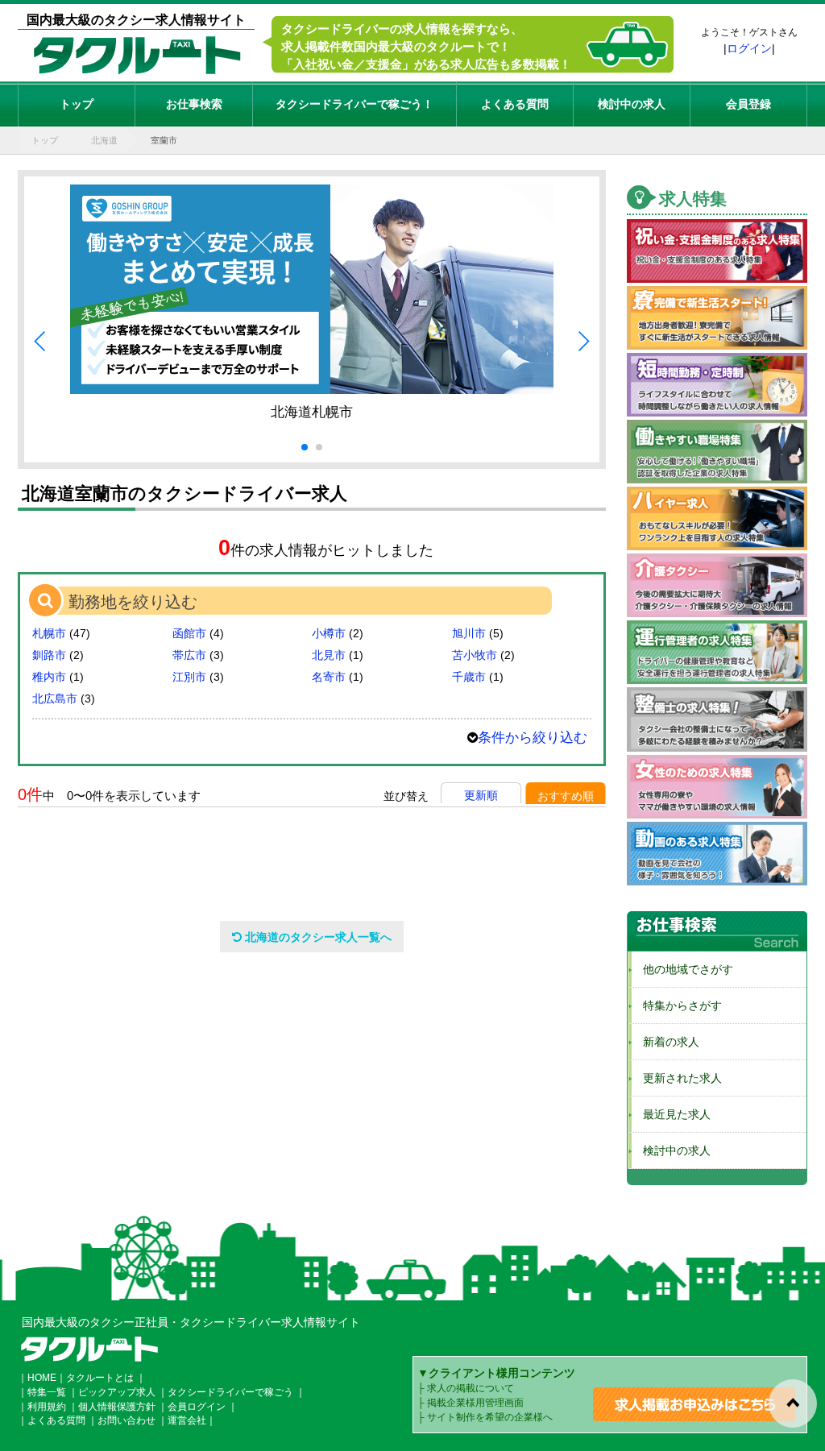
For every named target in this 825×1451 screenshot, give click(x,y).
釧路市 (49, 655)
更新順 (481, 795)
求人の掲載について (470, 1388)
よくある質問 (515, 103)
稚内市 (49, 676)
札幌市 (49, 633)
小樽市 (329, 633)
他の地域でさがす (682, 969)
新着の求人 (665, 1041)
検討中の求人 (631, 103)
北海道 (104, 140)
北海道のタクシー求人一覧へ (317, 937)
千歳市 (469, 676)
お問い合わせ (126, 1420)
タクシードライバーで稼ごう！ (354, 103)
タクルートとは (100, 1377)
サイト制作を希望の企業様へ (490, 1417)
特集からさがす (677, 1005)
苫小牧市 (474, 655)
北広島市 (54, 698)
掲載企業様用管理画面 (475, 1402)
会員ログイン (197, 1406)
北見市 (329, 655)
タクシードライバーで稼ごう (230, 1392)
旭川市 (469, 633)
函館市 (189, 633)
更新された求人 (677, 1078)
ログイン (749, 48)
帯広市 (189, 655)
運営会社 (187, 1420)
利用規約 (46, 1406)
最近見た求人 (671, 1114)
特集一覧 (46, 1392)
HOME (41, 1377)
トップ (76, 103)
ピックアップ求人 (116, 1392)
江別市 (189, 676)
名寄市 (329, 676)
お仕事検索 (194, 103)
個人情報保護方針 (116, 1406)
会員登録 (748, 103)
